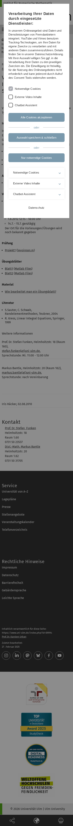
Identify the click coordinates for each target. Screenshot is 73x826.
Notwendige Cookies (28, 88)
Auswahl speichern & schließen (36, 137)
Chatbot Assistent (26, 105)
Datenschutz (36, 207)
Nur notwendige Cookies (36, 157)
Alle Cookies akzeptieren (36, 117)
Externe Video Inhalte (28, 97)
